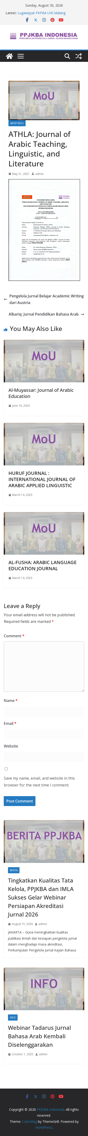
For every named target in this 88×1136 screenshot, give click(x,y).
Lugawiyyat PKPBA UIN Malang (41, 13)
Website (11, 746)
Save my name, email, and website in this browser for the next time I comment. (39, 782)
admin (39, 174)
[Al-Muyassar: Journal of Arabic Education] (44, 343)
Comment (14, 635)
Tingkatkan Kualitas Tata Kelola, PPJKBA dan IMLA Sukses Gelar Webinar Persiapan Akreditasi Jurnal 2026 (41, 897)
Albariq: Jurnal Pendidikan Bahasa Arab (44, 314)
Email (10, 723)
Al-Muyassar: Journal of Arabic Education (41, 393)
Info (13, 1017)
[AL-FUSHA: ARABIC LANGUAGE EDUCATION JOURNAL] (44, 515)
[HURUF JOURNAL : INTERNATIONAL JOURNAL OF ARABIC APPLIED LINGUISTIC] (44, 426)
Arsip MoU (17, 123)
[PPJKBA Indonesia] (9, 56)
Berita (14, 870)
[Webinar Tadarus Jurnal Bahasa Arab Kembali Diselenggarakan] (44, 989)
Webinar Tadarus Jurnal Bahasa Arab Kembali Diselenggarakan (39, 1036)
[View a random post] (78, 56)
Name (11, 700)
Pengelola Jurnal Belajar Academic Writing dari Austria (46, 299)
